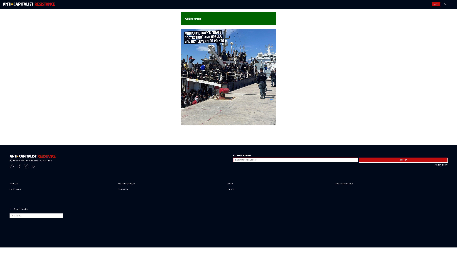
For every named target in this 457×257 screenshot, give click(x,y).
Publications (15, 189)
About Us (14, 183)
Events (230, 183)
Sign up (403, 160)
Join (436, 4)
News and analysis (126, 183)
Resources (123, 189)
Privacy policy (441, 164)
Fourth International (344, 183)
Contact (230, 189)
